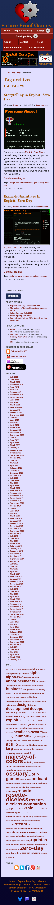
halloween (9, 732)
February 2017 (16, 576)
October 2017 (15, 556)
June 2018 (14, 539)
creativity (23, 697)
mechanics (41, 762)
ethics (44, 716)
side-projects (38, 816)
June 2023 (14, 420)
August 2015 (15, 617)
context (16, 697)
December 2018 (16, 523)
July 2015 (14, 619)
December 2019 (16, 496)
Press (40, 42)
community (17, 693)
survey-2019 (32, 832)
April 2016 (14, 597)
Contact (24, 42)
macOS (27, 753)
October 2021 (15, 453)
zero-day (43, 276)
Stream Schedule (13, 47)
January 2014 (15, 660)
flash (40, 721)
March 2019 (15, 516)
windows (38, 844)
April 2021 (14, 465)
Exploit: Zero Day (23, 30)
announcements (20, 681)
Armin (12, 329)
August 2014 (15, 645)
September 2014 (17, 642)
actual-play (25, 673)
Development (41, 105)
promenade (14, 787)
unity (28, 841)
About (7, 42)
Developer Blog (24, 36)
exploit (19, 183)
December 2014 (16, 637)
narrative (26, 183)
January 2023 (15, 430)
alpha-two (15, 677)
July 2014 (14, 647)
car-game (27, 690)
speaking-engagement (33, 820)
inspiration (35, 740)
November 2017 (16, 554)
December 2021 (16, 450)
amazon (28, 678)
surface (16, 832)
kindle (32, 745)
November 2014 (16, 640)
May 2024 (14, 402)
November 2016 (16, 584)
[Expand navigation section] (48, 30)
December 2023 (16, 412)
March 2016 (15, 599)
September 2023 (17, 415)
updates (36, 276)
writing (11, 849)
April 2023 (14, 425)
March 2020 (15, 488)
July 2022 (14, 438)
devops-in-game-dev (15, 713)
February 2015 (16, 632)
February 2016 (16, 602)
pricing (45, 783)
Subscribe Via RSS (19, 351)
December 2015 (16, 607)
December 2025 (16, 385)
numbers (20, 770)
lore (34, 749)
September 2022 (17, 435)
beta (29, 685)
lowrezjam (10, 753)
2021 (23, 669)
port (20, 783)
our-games (34, 183)
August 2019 (15, 506)
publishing (24, 787)
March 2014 (15, 657)
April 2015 (14, 627)
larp (9, 748)
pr (23, 783)
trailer (36, 836)
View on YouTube (18, 356)
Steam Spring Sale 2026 (20, 316)
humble (22, 736)
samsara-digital (13, 813)
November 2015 (16, 609)
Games (40, 31)
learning (16, 749)
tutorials (8, 840)
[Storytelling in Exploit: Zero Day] (24, 128)
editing (32, 716)
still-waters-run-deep (35, 825)
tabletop (43, 832)
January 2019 (15, 521)
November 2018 (16, 526)
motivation (21, 766)
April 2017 (14, 571)
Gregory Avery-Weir (18, 337)
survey (23, 832)
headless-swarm (28, 732)
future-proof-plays (21, 724)
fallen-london (23, 721)
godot (15, 728)
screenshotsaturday (15, 816)
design (12, 183)
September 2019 (17, 503)
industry (24, 740)
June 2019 (14, 511)
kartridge (25, 745)
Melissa (16, 207)
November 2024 (16, 397)
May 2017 (14, 569)
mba (35, 762)
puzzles (32, 787)
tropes (41, 836)
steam (21, 823)
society (23, 820)
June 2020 (14, 481)
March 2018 (15, 544)
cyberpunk (11, 705)
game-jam (32, 724)
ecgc (27, 716)
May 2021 (14, 463)
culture (19, 701)
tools (31, 836)
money (9, 766)
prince (8, 787)
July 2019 (14, 508)
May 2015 (14, 624)
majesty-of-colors (21, 758)
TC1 (11, 332)
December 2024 (16, 395)
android (35, 678)
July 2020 (14, 478)
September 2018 (17, 531)
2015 (15, 669)
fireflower (34, 721)
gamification (42, 724)
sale (29, 808)
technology (21, 836)
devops (36, 708)
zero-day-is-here (13, 853)
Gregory (16, 105)
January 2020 (15, 493)
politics (8, 783)
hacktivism (39, 728)
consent (10, 697)
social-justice (15, 820)
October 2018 (15, 528)
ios (40, 740)
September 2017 (17, 559)
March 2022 (15, 445)
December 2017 (16, 551)
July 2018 (14, 536)
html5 (45, 732)
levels (26, 749)
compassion (27, 693)
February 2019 (16, 518)
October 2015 (15, 612)
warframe (23, 844)
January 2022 (15, 448)
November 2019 (16, 498)
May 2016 (14, 594)
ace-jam (41, 669)
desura (32, 705)
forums (8, 724)
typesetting (16, 840)
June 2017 (14, 566)
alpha (12, 276)
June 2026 (14, 380)
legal (21, 749)
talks (7, 836)
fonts (44, 721)
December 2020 (16, 473)
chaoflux (35, 689)
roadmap (38, 787)
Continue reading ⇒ (14, 178)
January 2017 (15, 579)
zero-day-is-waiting (31, 853)
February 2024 (16, 407)
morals (15, 766)
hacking (32, 728)
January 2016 (15, 604)
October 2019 (15, 501)
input (29, 740)
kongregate (39, 745)
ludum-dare (20, 753)
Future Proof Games (26, 25)
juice (20, 745)
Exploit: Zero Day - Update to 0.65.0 (25, 306)
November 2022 (16, 433)
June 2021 (14, 460)
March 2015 (15, 629)
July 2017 (14, 564)
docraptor (9, 716)
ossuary (17, 773)
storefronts (9, 828)
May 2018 (14, 541)
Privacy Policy (18, 891)
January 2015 (15, 634)
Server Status (36, 891)
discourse (41, 713)
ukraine (22, 840)
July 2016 (14, 589)
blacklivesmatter (37, 685)
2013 (7, 669)
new (39, 766)
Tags (19, 73)
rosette (24, 790)
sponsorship (10, 825)
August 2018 (15, 534)
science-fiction (26, 813)
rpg (7, 809)
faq (29, 721)
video (13, 844)
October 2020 (15, 475)
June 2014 (14, 650)
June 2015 (14, 622)
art (37, 682)
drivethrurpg (19, 716)
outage (22, 779)
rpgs (11, 809)
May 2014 (14, 652)
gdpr (10, 728)
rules (15, 809)
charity (42, 690)
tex (28, 836)
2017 (19, 669)
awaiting (25, 685)
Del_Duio (14, 334)
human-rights (10, 737)
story (42, 183)
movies (28, 766)
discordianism (31, 713)
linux (30, 749)
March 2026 (15, 382)
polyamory (15, 783)
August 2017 (15, 561)
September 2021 (17, 455)
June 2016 (14, 592)
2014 (11, 669)
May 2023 (14, 422)
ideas (31, 737)
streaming (23, 828)
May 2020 (14, 483)
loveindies (39, 749)
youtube (17, 849)
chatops (8, 693)
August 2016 (15, 587)
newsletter (11, 770)
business (14, 689)
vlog (17, 844)
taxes (12, 836)
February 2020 (16, 491)
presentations (29, 783)
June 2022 (14, 440)
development (17, 708)
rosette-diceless (17, 797)
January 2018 (15, 549)
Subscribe (13, 296)
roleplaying (11, 791)
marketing (28, 762)
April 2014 (14, 655)
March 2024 (15, 405)
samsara (43, 809)
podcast (39, 778)
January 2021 (15, 470)
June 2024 (14, 400)
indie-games (42, 737)
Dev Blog (11, 73)
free (13, 725)
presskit (38, 783)
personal (28, 779)
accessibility (31, 669)
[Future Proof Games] (27, 12)
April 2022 (14, 443)
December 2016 (16, 581)
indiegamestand (13, 740)
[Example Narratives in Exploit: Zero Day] (27, 226)
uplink (8, 844)
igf (34, 737)
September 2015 (17, 614)
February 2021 (16, 468)
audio (19, 685)
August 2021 (15, 458)
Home (6, 30)
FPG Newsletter (37, 47)
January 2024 (15, 410)
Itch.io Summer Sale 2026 (21, 313)
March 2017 (15, 574)
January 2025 (15, 392)
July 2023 (14, 417)
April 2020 (14, 486)
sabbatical (21, 809)
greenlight (24, 728)
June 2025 (14, 387)
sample (36, 809)
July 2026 (14, 377)
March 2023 (15, 428)
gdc (7, 728)
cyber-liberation (40, 701)
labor (45, 745)
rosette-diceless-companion (26, 801)
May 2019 (14, 513)
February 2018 (16, 546)
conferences (38, 693)
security (29, 816)
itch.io (12, 744)
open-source (27, 770)
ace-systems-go (13, 673)
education (38, 716)
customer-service (28, 701)
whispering (30, 844)
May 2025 (14, 390)
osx (29, 775)
